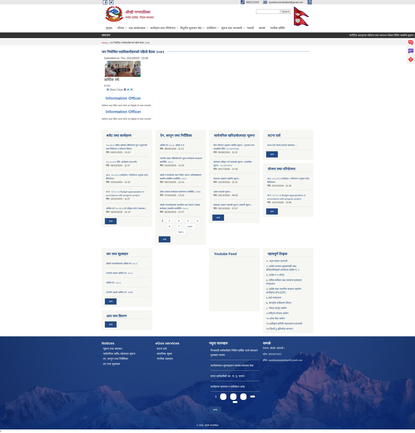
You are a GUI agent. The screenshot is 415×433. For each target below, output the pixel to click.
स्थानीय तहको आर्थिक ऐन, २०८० (119, 273)
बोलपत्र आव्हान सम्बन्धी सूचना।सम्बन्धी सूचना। (232, 205)
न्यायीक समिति (277, 28)
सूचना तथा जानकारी (231, 28)
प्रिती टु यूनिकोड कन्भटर (281, 328)
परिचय (120, 28)
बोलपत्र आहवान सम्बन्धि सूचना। (226, 178)
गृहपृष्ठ (109, 28)
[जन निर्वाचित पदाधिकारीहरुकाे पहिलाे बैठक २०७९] (123, 68)
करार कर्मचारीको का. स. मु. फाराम (227, 376)
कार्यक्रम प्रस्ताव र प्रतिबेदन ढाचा (228, 386)
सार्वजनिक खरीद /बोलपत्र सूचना (119, 353)
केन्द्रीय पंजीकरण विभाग (280, 302)
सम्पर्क (262, 28)
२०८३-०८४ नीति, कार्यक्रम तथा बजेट (121, 162)
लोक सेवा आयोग (277, 318)
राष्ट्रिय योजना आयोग (278, 313)
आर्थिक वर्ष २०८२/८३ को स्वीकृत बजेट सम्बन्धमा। (126, 208)
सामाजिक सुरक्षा (164, 353)
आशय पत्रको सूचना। (222, 191)
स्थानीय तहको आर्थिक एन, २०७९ (119, 292)
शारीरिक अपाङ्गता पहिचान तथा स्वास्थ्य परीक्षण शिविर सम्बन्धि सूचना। (373, 35)
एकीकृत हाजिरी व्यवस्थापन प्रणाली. (286, 323)
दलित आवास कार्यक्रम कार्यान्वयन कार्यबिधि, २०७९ (180, 191)
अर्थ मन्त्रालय (274, 297)
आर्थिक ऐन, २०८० (113, 282)
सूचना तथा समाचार (112, 348)
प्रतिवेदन (211, 28)
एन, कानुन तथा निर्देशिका (115, 358)
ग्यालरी (250, 28)
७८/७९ (107, 85)
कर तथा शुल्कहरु (111, 364)
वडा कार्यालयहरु (137, 28)
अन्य (111, 221)
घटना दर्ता (162, 348)
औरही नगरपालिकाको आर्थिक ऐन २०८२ (121, 263)
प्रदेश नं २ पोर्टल (276, 275)
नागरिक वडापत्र (165, 358)
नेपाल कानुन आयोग (278, 308)
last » (181, 232)
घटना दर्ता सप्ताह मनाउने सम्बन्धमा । (281, 145)
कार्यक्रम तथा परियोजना (162, 28)
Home (105, 42)
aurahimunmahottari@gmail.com (285, 360)
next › (190, 226)
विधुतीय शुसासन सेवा (191, 28)
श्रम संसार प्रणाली (278, 261)
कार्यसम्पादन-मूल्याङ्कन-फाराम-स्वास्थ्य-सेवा (232, 365)
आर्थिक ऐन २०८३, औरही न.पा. (172, 145)
